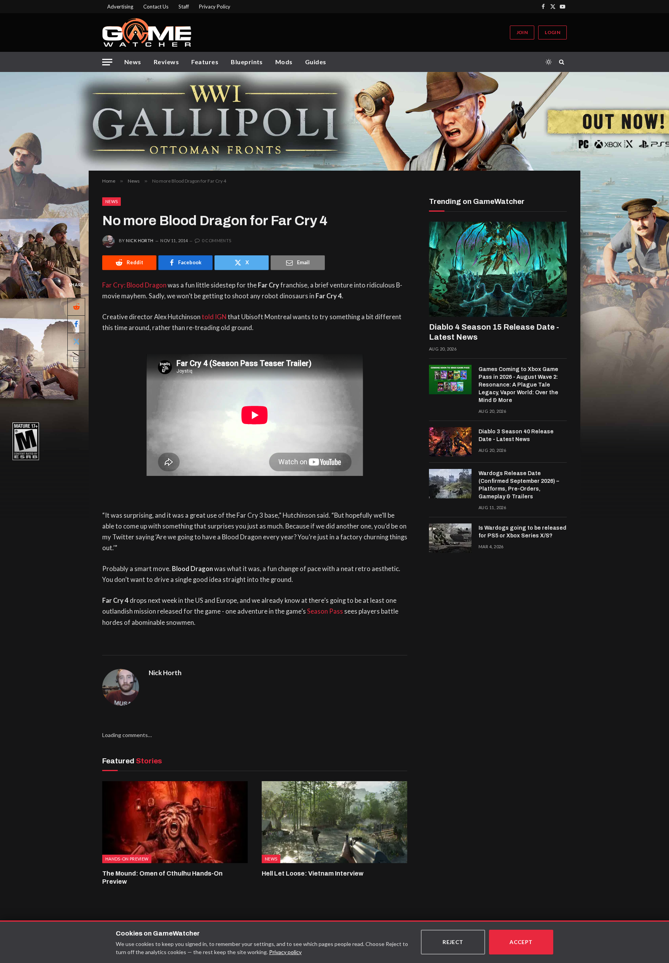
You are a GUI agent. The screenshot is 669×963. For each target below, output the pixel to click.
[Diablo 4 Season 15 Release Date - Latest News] (498, 269)
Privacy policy (285, 952)
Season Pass (325, 611)
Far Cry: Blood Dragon (134, 285)
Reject (453, 942)
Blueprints (247, 61)
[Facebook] (76, 324)
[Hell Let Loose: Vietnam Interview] (334, 822)
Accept (521, 942)
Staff (183, 6)
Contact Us (155, 6)
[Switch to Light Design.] (548, 62)
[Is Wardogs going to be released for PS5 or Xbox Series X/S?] (450, 538)
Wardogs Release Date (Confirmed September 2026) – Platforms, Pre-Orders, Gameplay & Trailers (519, 484)
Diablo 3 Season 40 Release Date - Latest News (516, 435)
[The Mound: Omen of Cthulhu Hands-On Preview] (175, 822)
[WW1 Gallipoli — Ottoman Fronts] (334, 121)
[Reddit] (76, 306)
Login (552, 32)
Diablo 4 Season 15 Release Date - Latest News (494, 332)
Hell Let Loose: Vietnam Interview (313, 873)
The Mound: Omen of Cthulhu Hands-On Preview (162, 877)
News (132, 61)
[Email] (76, 359)
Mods (284, 61)
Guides (315, 61)
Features (204, 61)
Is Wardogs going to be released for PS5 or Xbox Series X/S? (522, 532)
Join (522, 32)
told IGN (214, 317)
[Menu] (107, 62)
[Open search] (563, 62)
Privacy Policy (214, 6)
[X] (76, 341)
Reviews (166, 61)
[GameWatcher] (146, 32)
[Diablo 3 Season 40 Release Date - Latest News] (450, 442)
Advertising (120, 6)
